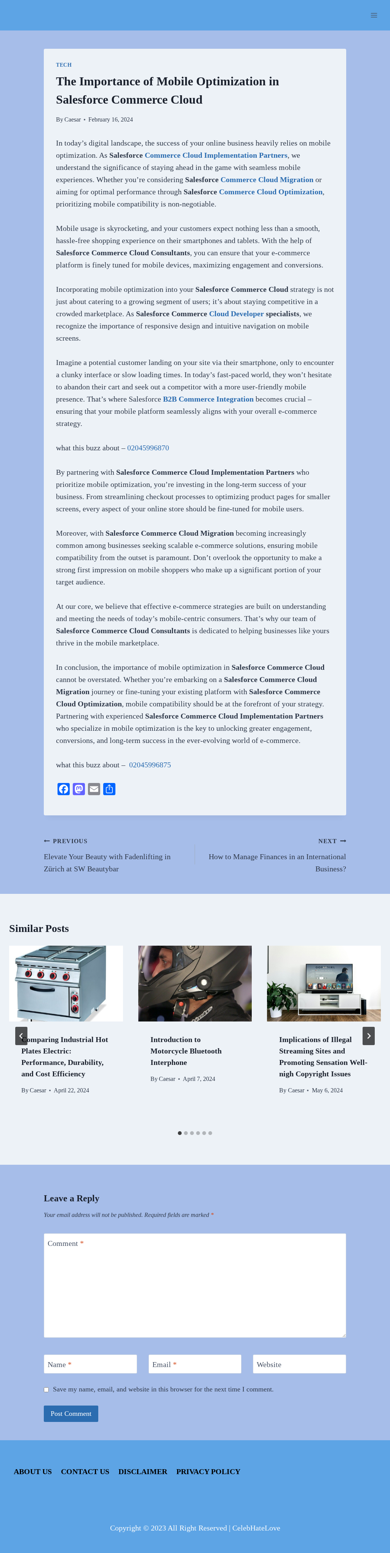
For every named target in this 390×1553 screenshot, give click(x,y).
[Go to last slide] (21, 1036)
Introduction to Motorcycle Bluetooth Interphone (186, 1050)
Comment (66, 1243)
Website (269, 1364)
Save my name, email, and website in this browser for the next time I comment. (163, 1389)
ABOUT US (33, 1471)
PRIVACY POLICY (208, 1471)
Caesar (72, 119)
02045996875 (150, 764)
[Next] (369, 1036)
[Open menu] (374, 15)
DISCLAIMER (142, 1471)
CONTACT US (85, 1471)
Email (164, 1364)
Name (60, 1364)
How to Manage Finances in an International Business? (277, 855)
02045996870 (148, 447)
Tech (64, 65)
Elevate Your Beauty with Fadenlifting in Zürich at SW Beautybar (107, 855)
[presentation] (66, 983)
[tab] (180, 1133)
